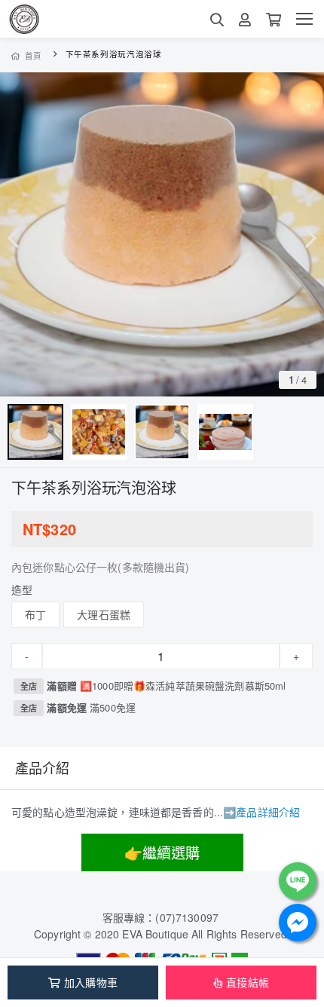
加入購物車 (91, 982)
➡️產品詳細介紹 (261, 811)
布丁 (35, 614)
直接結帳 (247, 982)
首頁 (33, 55)
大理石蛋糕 (103, 614)
